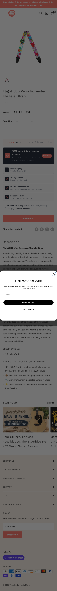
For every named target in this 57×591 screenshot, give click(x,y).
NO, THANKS (28, 309)
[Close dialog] (54, 274)
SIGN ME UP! (28, 302)
